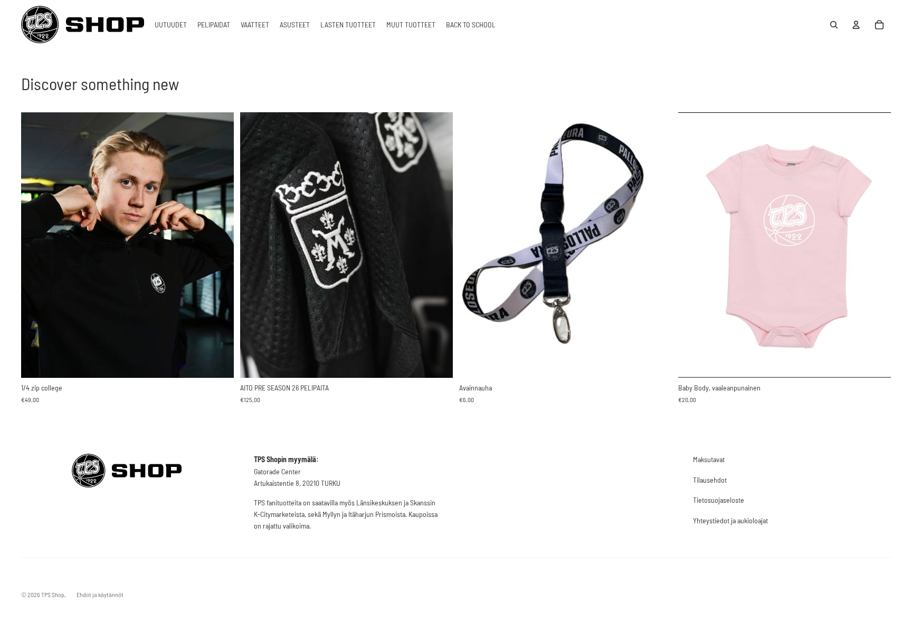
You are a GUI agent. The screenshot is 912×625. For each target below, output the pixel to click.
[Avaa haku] (834, 24)
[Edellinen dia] (256, 244)
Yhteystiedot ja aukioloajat (730, 520)
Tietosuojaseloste (718, 499)
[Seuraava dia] (437, 244)
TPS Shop (52, 594)
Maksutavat (709, 459)
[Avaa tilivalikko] (856, 24)
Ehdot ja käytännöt (100, 594)
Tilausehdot (710, 479)
